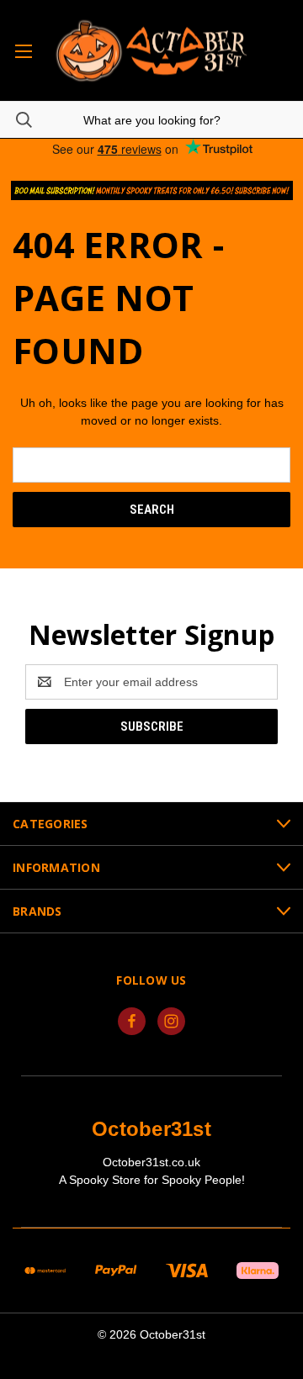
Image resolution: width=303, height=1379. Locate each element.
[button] (152, 190)
